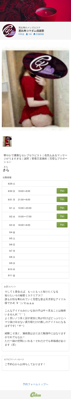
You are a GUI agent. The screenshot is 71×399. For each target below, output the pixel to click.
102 (30, 33)
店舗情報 (39, 33)
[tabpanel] (35, 86)
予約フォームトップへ (35, 384)
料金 (21, 33)
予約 (62, 190)
